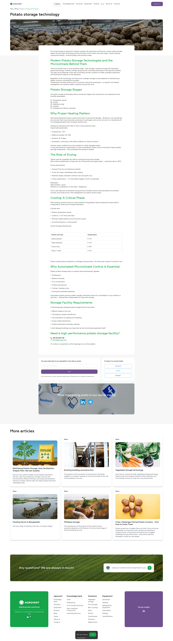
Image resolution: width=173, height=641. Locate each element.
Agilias (57, 4)
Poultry (90, 613)
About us (109, 4)
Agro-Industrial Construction (72, 609)
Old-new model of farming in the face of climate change (32, 509)
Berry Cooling (93, 607)
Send (69, 371)
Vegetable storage (91, 600)
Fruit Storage (92, 604)
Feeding (105, 613)
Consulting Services (74, 613)
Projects (96, 4)
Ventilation (106, 599)
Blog (102, 4)
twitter (118, 370)
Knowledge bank (57, 600)
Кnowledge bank (69, 4)
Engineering (71, 602)
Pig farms (91, 619)
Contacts (117, 4)
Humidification (107, 616)
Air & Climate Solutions (75, 605)
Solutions (79, 4)
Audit (69, 599)
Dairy (90, 610)
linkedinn (118, 375)
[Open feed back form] (149, 568)
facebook (118, 366)
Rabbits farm (92, 622)
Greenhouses (92, 616)
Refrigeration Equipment (107, 606)
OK (93, 634)
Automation (106, 610)
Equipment (88, 4)
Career (56, 616)
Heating (105, 602)
